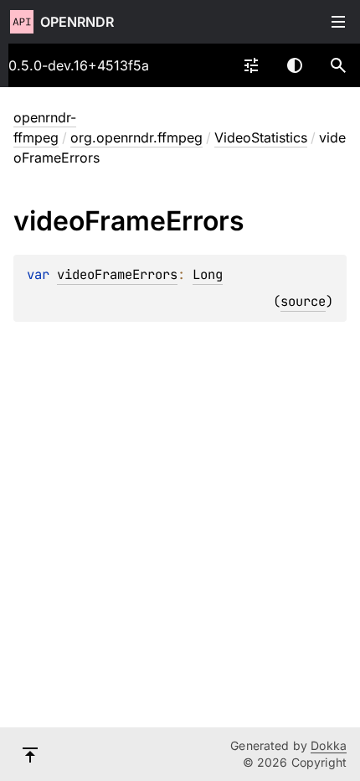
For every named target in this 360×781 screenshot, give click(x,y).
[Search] (338, 65)
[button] (338, 65)
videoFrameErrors (117, 274)
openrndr (77, 21)
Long (208, 274)
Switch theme (294, 65)
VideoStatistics (260, 137)
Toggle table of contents (338, 22)
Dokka (329, 745)
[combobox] (251, 65)
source (303, 301)
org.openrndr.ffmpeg (136, 137)
